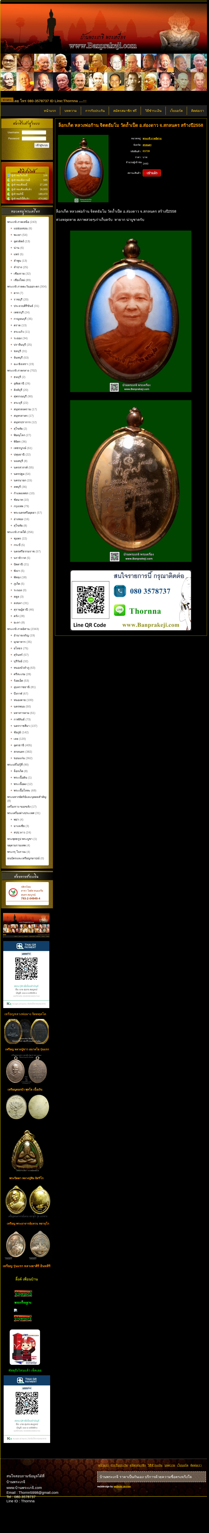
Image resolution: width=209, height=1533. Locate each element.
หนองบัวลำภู (20, 667)
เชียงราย (18, 273)
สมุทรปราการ (21, 422)
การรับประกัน (95, 110)
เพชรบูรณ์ (18, 448)
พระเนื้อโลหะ (21, 790)
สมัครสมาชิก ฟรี (125, 110)
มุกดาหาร (18, 641)
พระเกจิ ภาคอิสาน (18, 629)
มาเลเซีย (18, 826)
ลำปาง (16, 267)
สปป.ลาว (18, 832)
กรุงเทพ (17, 506)
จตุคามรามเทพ (16, 845)
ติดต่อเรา (197, 110)
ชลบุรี (16, 351)
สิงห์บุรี (16, 389)
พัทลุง (16, 577)
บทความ (70, 110)
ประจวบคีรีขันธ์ (22, 305)
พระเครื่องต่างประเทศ (20, 813)
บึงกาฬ (16, 693)
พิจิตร (16, 441)
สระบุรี (16, 402)
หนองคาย (18, 700)
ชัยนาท (17, 499)
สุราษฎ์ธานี (19, 609)
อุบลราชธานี (20, 687)
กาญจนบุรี (18, 318)
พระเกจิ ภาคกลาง (18, 370)
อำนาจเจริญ (20, 635)
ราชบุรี (16, 299)
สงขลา (16, 603)
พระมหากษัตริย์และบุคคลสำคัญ (26, 797)
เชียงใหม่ (18, 280)
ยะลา (15, 622)
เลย (14, 738)
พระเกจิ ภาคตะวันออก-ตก (23, 286)
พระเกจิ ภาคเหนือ (18, 221)
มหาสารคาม (20, 713)
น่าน (15, 247)
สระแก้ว (17, 331)
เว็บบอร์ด (176, 110)
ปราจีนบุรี (18, 344)
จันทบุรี (17, 357)
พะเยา (16, 234)
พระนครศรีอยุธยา (23, 512)
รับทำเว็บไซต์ (27, 1451)
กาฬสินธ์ (18, 719)
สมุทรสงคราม (21, 409)
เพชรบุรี (17, 312)
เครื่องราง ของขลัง (19, 806)
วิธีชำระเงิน (153, 110)
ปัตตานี (17, 564)
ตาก (15, 293)
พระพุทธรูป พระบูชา (20, 838)
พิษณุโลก (18, 435)
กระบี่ (15, 545)
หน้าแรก (50, 110)
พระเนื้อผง (18, 784)
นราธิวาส (18, 557)
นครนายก (18, 480)
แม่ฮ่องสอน (19, 228)
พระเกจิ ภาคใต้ (17, 532)
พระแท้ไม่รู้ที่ (15, 764)
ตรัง (15, 616)
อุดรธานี (17, 745)
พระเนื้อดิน (19, 777)
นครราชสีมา (20, 725)
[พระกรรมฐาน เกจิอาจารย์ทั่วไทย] (23, 1304)
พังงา (15, 570)
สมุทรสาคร (19, 415)
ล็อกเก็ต (17, 771)
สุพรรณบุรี (19, 396)
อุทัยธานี (17, 383)
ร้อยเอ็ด (17, 680)
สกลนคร (17, 751)
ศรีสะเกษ (18, 674)
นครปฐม (17, 473)
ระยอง (16, 338)
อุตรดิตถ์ (17, 241)
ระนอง (16, 590)
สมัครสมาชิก (138, 1465)
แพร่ (15, 254)
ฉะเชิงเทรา (19, 364)
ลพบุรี (16, 486)
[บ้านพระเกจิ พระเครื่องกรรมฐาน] (23, 1295)
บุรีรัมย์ (16, 661)
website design (122, 1486)
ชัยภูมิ (16, 732)
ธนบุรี (16, 377)
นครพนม (18, 706)
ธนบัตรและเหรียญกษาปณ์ (23, 858)
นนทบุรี (17, 461)
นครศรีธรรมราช (23, 551)
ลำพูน (16, 260)
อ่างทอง (17, 519)
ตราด (16, 325)
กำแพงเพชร (19, 493)
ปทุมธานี (18, 454)
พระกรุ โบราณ (16, 851)
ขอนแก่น (18, 758)
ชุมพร (16, 538)
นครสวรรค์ (19, 467)
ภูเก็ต (15, 583)
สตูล (15, 596)
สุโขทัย (17, 428)
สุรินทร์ (17, 654)
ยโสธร (16, 648)
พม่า (15, 819)
